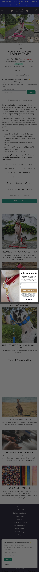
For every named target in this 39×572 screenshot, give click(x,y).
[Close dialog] (37, 271)
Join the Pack (28, 291)
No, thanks (29, 299)
